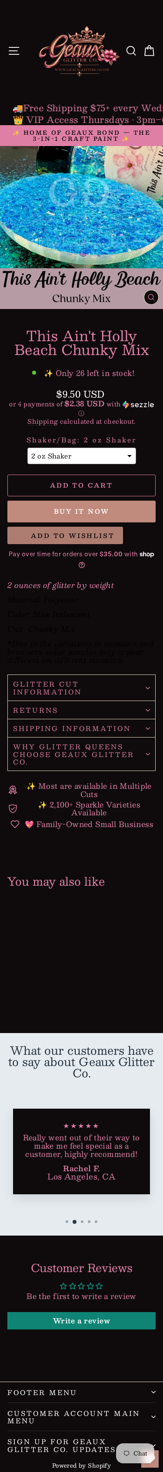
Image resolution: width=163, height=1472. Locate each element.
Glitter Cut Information (47, 687)
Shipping (42, 421)
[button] (81, 408)
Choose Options (37, 994)
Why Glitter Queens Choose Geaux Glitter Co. (73, 754)
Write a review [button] (81, 1320)
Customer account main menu (73, 1417)
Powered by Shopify (81, 1465)
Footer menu (42, 1392)
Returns (35, 709)
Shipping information (72, 728)
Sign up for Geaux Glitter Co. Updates (61, 1445)
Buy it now (82, 511)
